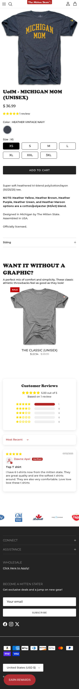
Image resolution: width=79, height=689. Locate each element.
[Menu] (4, 4)
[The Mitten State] (39, 2)
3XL (48, 155)
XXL (30, 155)
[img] (14, 454)
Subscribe (39, 612)
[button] (11, 113)
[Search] (12, 4)
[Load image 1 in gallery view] (39, 47)
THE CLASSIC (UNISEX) (40, 350)
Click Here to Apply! (16, 568)
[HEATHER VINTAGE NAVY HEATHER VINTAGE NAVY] (7, 129)
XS (11, 146)
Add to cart (39, 170)
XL (11, 155)
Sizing (7, 242)
